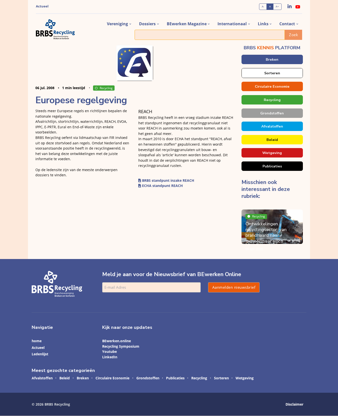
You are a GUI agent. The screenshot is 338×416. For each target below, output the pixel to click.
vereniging (117, 24)
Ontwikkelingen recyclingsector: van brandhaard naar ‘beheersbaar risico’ (266, 232)
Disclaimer (294, 404)
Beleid (272, 139)
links (263, 24)
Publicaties (272, 166)
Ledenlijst (40, 354)
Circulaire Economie (272, 86)
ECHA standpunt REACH (162, 185)
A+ (277, 6)
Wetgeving (272, 152)
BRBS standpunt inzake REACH (167, 180)
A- (263, 6)
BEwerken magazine (187, 24)
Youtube (109, 351)
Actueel (42, 6)
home (37, 340)
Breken (272, 59)
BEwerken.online (116, 340)
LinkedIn (109, 357)
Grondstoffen (272, 113)
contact (287, 24)
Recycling (106, 88)
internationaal (232, 24)
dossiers (147, 24)
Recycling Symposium (120, 346)
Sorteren (272, 73)
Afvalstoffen (272, 126)
